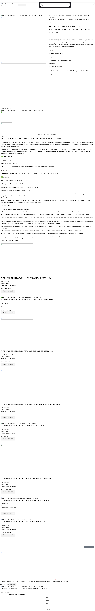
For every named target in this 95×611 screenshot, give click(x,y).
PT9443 (72, 71)
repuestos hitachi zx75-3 (81, 71)
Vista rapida (3, 538)
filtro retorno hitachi (83, 69)
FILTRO (86, 15)
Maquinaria (22, 4)
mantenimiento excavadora (62, 71)
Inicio (50, 15)
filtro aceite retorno (59, 69)
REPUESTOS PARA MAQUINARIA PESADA (70, 15)
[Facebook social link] (87, 1)
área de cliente (17, 211)
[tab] (41, 134)
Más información (4, 584)
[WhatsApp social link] (93, 1)
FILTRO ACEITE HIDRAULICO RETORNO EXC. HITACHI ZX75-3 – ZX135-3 (31, 139)
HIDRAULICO (52, 17)
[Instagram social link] (89, 1)
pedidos (31, 211)
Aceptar (12, 584)
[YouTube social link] (91, 1)
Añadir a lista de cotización (64, 57)
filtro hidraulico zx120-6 (71, 69)
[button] (8, 535)
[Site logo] (9, 5)
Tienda (55, 15)
